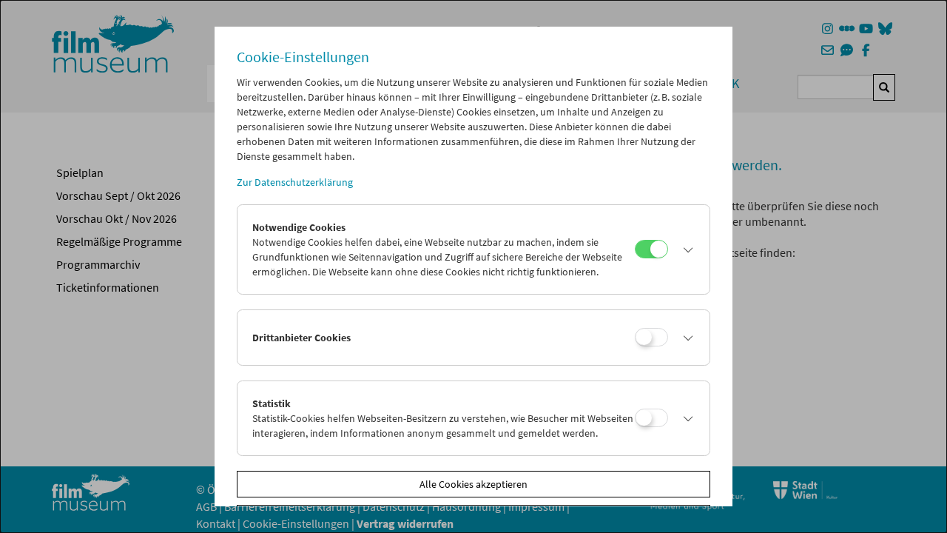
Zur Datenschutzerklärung (295, 182)
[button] (685, 249)
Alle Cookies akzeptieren (473, 484)
